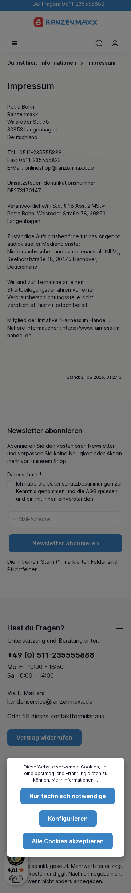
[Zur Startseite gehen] (65, 22)
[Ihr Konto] (115, 43)
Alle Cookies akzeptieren (68, 841)
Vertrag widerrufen (44, 737)
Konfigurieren (68, 818)
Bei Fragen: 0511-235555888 (67, 4)
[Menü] (14, 43)
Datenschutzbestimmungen (80, 483)
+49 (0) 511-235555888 (50, 655)
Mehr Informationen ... (74, 780)
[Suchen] (99, 43)
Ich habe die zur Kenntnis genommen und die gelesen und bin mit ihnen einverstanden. (69, 491)
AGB (91, 491)
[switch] (16, 879)
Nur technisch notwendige (67, 796)
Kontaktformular (71, 716)
